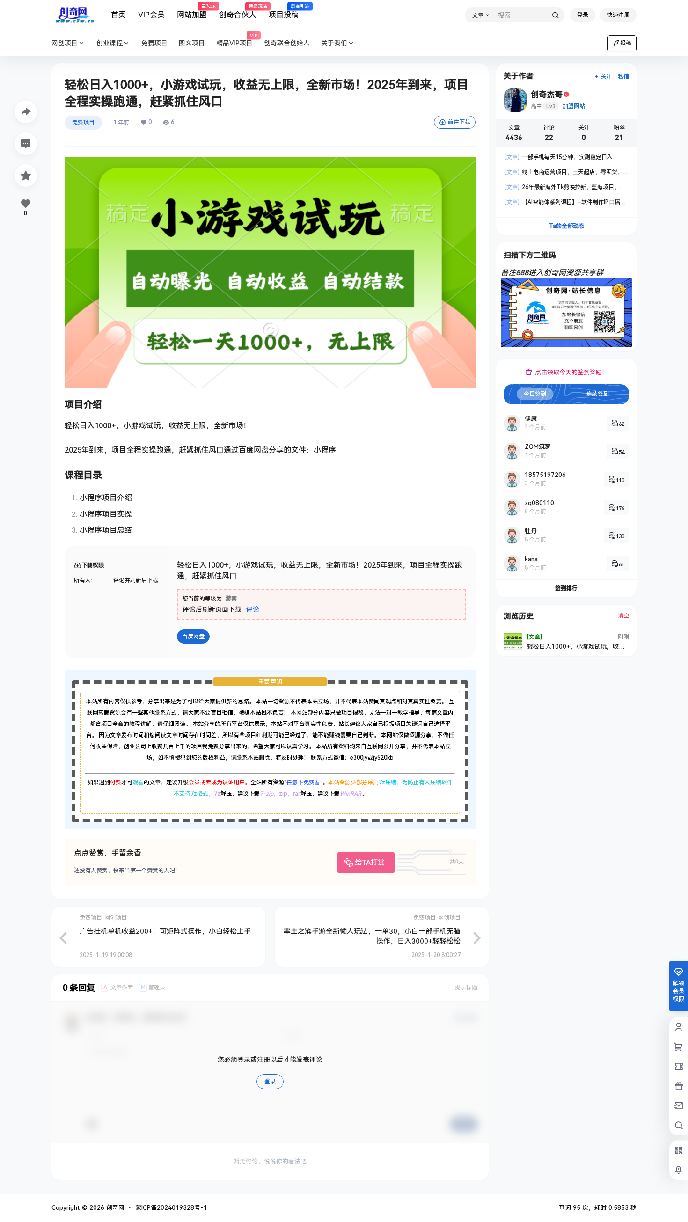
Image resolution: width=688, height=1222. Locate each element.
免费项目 (83, 122)
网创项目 (64, 43)
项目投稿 (284, 12)
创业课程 (109, 43)
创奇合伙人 (237, 12)
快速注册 (618, 15)
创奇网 (114, 1207)
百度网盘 (193, 636)
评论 (252, 609)
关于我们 (334, 43)
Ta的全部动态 (566, 226)
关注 (606, 76)
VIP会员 (151, 14)
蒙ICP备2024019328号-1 (171, 1207)
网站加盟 (192, 12)
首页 (118, 14)
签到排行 (566, 588)
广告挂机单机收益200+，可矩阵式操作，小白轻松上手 (165, 931)
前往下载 (459, 122)
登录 (582, 15)
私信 (623, 76)
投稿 (625, 43)
